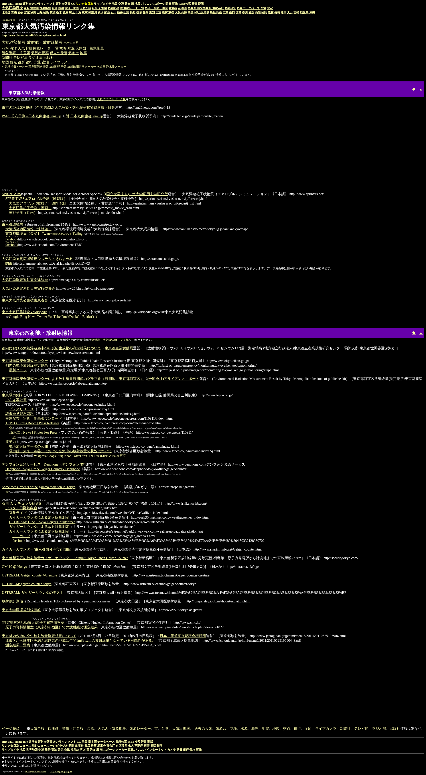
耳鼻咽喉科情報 (38, 66)
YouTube (54, 317)
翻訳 (201, 3)
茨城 (52, 12)
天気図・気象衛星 (89, 48)
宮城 (27, 12)
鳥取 (206, 12)
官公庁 (110, 745)
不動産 (138, 745)
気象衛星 (113, 8)
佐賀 (271, 12)
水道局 (101, 66)
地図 (115, 3)
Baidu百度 (90, 317)
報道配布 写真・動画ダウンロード (33, 418)
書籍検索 (121, 741)
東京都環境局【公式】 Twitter (38, 234)
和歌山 (198, 12)
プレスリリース (21, 409)
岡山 (219, 12)
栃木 (59, 12)
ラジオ (63, 745)
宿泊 (45, 62)
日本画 (92, 741)
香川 (245, 12)
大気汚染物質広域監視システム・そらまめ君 (37, 259)
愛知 (152, 12)
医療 (168, 3)
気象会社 (218, 8)
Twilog (78, 234)
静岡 (145, 12)
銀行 (29, 62)
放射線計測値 (12, 601)
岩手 (20, 12)
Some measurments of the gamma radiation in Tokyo (38, 487)
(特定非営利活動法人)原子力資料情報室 (33, 622)
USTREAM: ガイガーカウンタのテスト (32, 592)
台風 (95, 8)
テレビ (54, 745)
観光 (13, 62)
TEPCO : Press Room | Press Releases (32, 423)
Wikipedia (40, 456)
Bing (23, 317)
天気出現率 (40, 53)
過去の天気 (58, 53)
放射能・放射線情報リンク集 (110, 340)
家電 (131, 749)
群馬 (65, 12)
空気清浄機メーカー (15, 66)
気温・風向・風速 (156, 8)
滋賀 (165, 12)
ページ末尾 (71, 42)
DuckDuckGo (71, 317)
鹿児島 (304, 12)
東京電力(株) (12, 395)
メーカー (121, 749)
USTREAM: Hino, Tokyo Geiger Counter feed (42, 522)
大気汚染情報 (14, 42)
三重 (158, 12)
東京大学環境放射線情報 (21, 610)
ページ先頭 (11, 728)
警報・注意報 (72, 728)
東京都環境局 (12, 224)
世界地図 (32, 749)
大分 (290, 12)
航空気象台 (204, 8)
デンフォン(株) (73, 464)
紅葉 (184, 8)
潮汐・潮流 (72, 8)
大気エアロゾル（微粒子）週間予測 (37, 203)
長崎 (277, 12)
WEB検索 (184, 3)
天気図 (102, 8)
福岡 (264, 12)
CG (73, 3)
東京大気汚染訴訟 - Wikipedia (24, 312)
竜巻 (63, 48)
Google (14, 317)
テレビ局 (20, 57)
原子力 (10, 442)
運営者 (27, 3)
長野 (133, 12)
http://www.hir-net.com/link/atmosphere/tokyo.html (34, 35)
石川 (113, 12)
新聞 (71, 745)
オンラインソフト (43, 3)
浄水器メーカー (116, 66)
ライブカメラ (102, 3)
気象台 (192, 8)
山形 (40, 12)
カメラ (171, 749)
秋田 (33, 12)
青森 (14, 12)
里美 (84, 741)
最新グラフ (18, 370)
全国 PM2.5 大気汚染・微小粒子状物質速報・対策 (75, 107)
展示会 (101, 745)
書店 (87, 745)
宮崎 (296, 12)
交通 (121, 3)
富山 (107, 12)
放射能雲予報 (58, 66)
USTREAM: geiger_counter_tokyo (26, 584)
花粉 (27, 8)
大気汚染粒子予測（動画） (30, 208)
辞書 (194, 3)
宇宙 (270, 8)
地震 (137, 3)
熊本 (283, 12)
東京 (85, 12)
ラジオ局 (35, 57)
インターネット (156, 749)
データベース (106, 741)
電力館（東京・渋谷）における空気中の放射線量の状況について (60, 451)
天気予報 (85, 8)
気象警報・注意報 (16, 53)
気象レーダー (132, 8)
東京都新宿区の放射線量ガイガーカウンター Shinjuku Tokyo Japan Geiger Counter (65, 558)
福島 (46, 12)
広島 (226, 12)
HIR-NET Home (12, 3)
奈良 (190, 12)
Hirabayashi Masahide (35, 771)
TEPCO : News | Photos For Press (33, 432)
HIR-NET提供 (8, 20)
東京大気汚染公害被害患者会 (25, 300)
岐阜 (139, 12)
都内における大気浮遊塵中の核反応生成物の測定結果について (51, 348)
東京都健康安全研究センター (25, 361)
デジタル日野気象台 (21, 508)
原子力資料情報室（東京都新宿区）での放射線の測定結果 (51, 627)
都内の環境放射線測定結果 (26, 365)
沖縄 (312, 12)
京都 (171, 12)
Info (25, 741)
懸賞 (179, 749)
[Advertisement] (59, 88)
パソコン (147, 3)
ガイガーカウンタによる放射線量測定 (39, 517)
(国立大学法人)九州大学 (124, 194)
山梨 (126, 12)
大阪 (178, 12)
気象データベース (248, 8)
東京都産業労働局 (119, 348)
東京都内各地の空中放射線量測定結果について (39, 636)
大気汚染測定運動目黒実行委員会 (28, 288)
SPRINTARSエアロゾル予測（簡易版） (36, 199)
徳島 (238, 12)
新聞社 (7, 57)
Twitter (42, 317)
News (32, 317)
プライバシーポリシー (61, 771)
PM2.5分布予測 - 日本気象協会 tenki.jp (31, 116)
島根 (213, 12)
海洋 (61, 8)
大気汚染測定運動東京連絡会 (25, 280)
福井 (120, 12)
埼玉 (72, 12)
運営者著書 (63, 3)
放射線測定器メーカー (81, 66)
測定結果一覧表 (17, 645)
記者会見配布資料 (19, 414)
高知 (258, 12)
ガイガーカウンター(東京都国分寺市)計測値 (36, 549)
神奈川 (92, 12)
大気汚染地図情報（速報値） (28, 229)
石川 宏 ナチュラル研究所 (22, 503)
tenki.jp (98, 116)
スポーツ (159, 3)
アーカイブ (21, 536)
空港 (263, 8)
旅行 (48, 749)
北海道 (6, 12)
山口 (232, 12)
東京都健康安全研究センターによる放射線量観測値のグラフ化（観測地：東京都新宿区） (73, 379)
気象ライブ (18, 513)
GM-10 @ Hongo (14, 566)
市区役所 (121, 745)
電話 (153, 745)
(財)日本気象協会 (78, 116)
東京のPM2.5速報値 (17, 107)
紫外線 (173, 8)
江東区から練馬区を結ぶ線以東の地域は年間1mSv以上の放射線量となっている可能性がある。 (80, 640)
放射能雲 (45, 8)
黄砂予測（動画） (23, 212)
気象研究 (230, 8)
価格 (192, 749)
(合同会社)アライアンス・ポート (173, 379)
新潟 (100, 12)
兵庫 (184, 12)
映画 (94, 745)
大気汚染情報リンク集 (111, 99)
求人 (131, 745)
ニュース (25, 745)
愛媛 (251, 12)
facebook (18, 541)
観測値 (53, 728)
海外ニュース (40, 745)
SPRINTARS (11, 194)
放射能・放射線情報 (45, 42)
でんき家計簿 (16, 400)
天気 (60, 749)
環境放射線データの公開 (28, 446)
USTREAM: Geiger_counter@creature (29, 575)
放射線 (34, 8)
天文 (127, 3)
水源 (54, 8)
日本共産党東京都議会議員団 (183, 636)
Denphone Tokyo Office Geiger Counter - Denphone (42, 469)
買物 (175, 3)
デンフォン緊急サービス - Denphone (30, 464)
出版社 (48, 57)
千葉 (78, 12)
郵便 (159, 745)
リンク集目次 (10, 745)
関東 (8, 263)
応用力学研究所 (155, 194)
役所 (21, 62)
